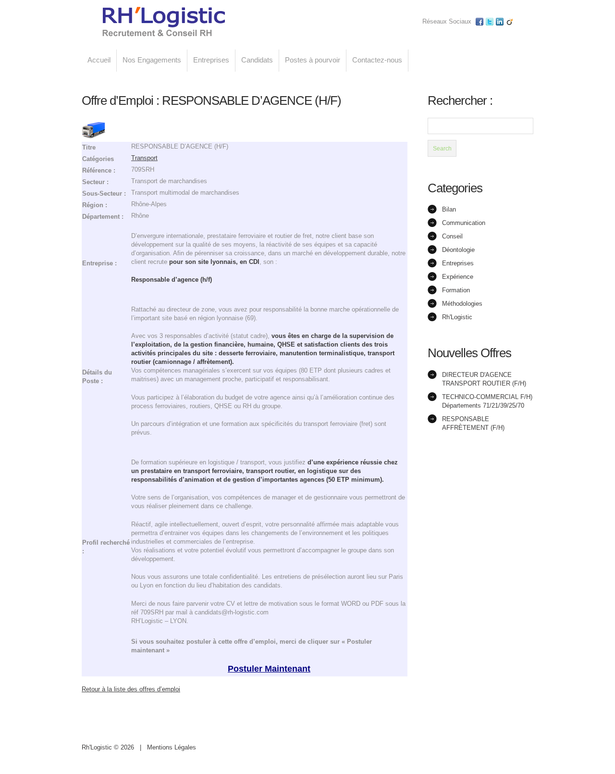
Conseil (452, 236)
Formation (456, 290)
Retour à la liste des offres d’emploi (131, 689)
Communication (463, 222)
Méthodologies (462, 303)
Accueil (99, 60)
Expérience (457, 276)
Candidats (257, 60)
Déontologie (458, 249)
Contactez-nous (377, 60)
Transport (144, 158)
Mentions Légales (171, 747)
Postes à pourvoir (312, 60)
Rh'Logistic (457, 317)
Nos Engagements (152, 60)
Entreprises (211, 60)
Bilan (449, 209)
